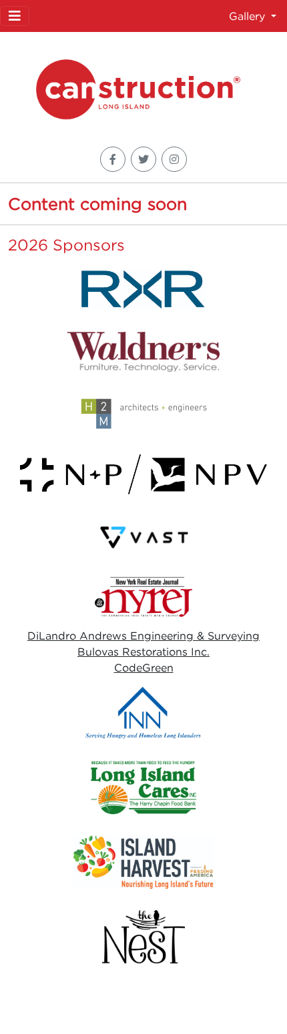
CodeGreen (144, 668)
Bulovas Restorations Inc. (143, 652)
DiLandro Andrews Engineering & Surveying (143, 636)
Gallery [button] (248, 16)
